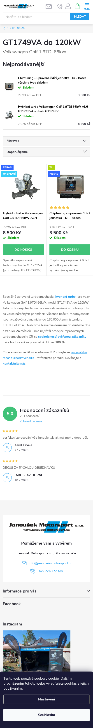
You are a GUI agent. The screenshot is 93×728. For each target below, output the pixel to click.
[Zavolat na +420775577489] (60, 6)
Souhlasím (46, 714)
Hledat (80, 17)
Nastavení (46, 699)
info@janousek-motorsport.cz (50, 563)
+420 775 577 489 (50, 571)
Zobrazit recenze (31, 421)
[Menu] (87, 6)
